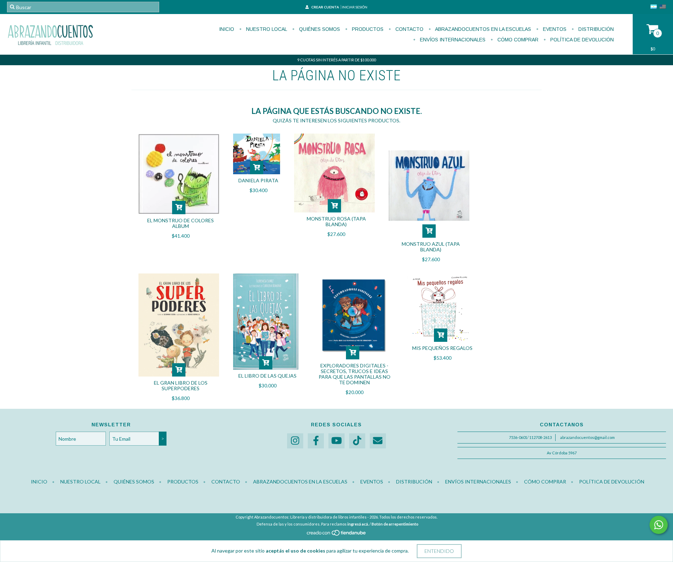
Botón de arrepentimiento (395, 524)
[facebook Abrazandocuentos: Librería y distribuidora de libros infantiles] (316, 440)
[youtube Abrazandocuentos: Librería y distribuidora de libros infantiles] (336, 440)
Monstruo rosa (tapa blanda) (336, 221)
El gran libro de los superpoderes (181, 385)
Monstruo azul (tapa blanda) (431, 246)
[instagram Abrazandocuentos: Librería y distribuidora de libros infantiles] (295, 440)
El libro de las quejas (267, 376)
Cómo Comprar (517, 39)
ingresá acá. (358, 524)
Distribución (595, 29)
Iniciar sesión (354, 7)
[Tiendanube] (336, 535)
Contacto (408, 29)
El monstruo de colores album (180, 223)
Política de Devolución (581, 39)
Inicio (226, 29)
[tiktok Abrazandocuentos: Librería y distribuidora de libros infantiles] (357, 440)
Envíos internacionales (452, 39)
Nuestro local (266, 29)
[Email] (378, 440)
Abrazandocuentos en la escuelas (482, 29)
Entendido (439, 551)
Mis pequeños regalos (442, 348)
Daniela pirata (258, 180)
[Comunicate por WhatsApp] (659, 525)
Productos (367, 29)
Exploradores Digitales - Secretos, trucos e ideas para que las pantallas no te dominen (354, 374)
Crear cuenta (325, 7)
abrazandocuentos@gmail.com (587, 437)
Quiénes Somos (319, 29)
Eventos (554, 29)
